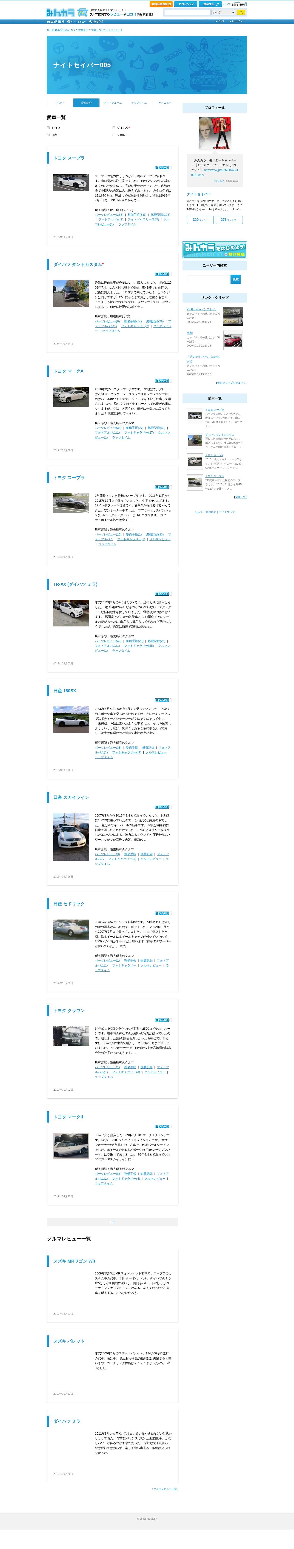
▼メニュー (165, 102)
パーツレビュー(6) (107, 1173)
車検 (190, 333)
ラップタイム (139, 102)
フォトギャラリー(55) (139, 645)
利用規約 (211, 512)
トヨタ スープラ (69, 158)
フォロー (200, 220)
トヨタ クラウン (69, 1010)
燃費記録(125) (160, 214)
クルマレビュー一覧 (165, 1488)
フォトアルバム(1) (110, 219)
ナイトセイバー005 (82, 65)
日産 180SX (64, 690)
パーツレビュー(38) (108, 747)
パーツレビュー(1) (107, 960)
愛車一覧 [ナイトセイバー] (106, 29)
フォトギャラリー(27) (139, 432)
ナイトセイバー (199, 194)
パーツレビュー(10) (108, 534)
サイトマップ (227, 512)
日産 (54, 135)
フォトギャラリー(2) (135, 326)
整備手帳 (132, 747)
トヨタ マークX (68, 371)
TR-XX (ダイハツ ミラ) (75, 584)
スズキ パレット (69, 1341)
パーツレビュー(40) (108, 641)
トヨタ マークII (68, 1117)
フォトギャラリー (124, 965)
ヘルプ (226, 4)
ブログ (60, 102)
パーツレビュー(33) (108, 427)
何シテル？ (219, 181)
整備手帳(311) (137, 214)
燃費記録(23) (157, 641)
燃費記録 (148, 747)
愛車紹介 (83, 29)
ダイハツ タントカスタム (78, 264)
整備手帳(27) (135, 427)
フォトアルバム (113, 102)
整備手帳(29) (135, 641)
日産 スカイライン (71, 797)
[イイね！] (162, 167)
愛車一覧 (240, 497)
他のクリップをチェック (231, 382)
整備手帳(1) (134, 534)
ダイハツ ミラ (66, 1421)
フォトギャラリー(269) (143, 219)
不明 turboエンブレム (201, 309)
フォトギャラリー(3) (126, 1072)
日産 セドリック (69, 903)
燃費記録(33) (155, 534)
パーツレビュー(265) (109, 214)
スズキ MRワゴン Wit (74, 1261)
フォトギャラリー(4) (126, 1178)
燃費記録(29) (155, 321)
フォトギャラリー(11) (126, 752)
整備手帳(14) (133, 321)
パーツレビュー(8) (107, 321)
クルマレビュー (160, 539)
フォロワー (229, 220)
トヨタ (55, 128)
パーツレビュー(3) (107, 854)
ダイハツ (123, 128)
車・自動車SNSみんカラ (61, 29)
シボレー (123, 135)
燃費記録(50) (157, 427)
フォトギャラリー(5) (122, 858)
